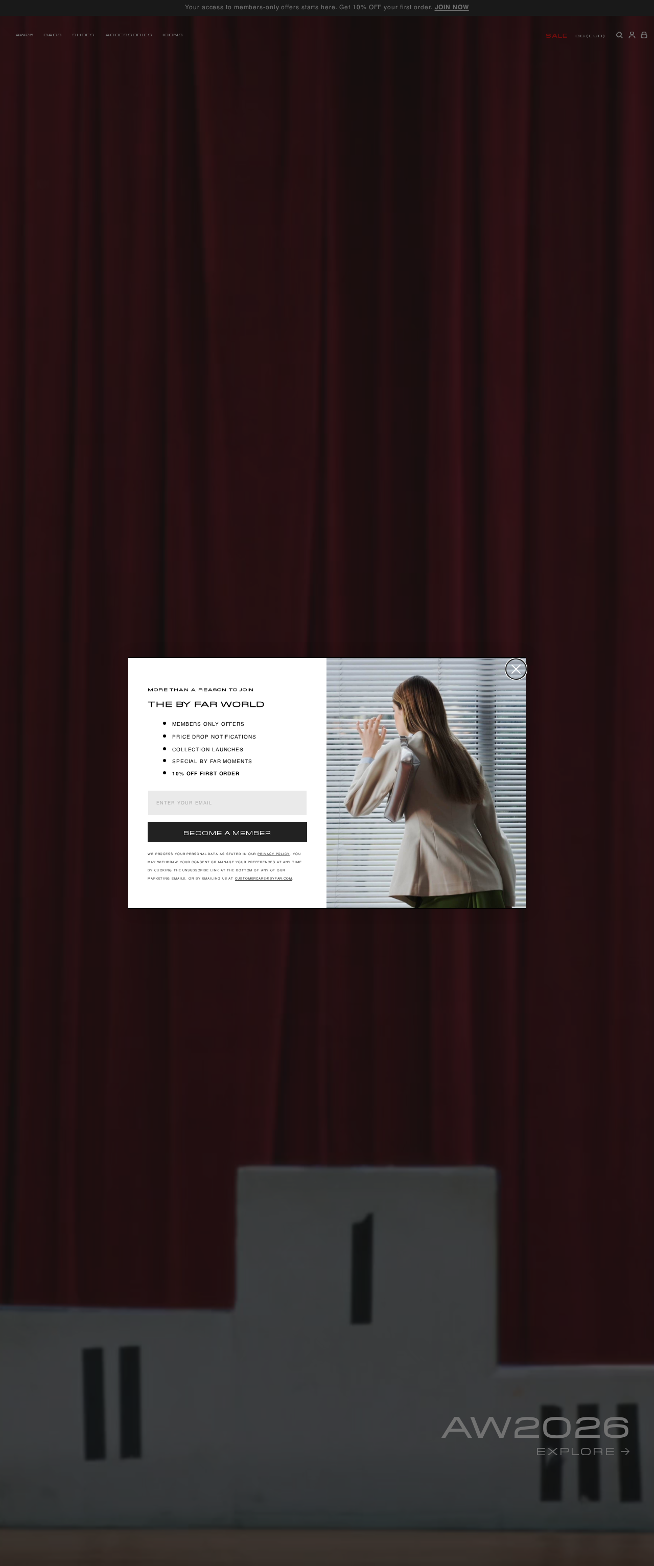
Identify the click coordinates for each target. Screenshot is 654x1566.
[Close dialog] (516, 669)
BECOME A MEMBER (227, 832)
